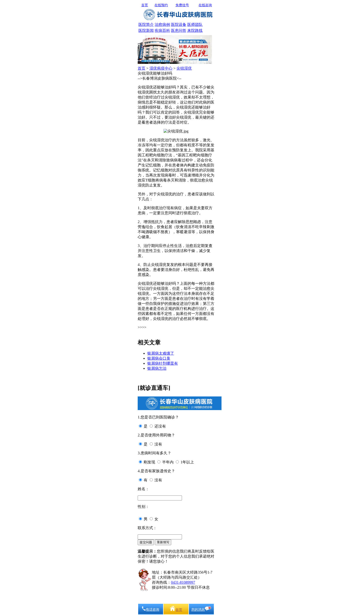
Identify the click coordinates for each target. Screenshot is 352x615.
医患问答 (178, 30)
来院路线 (195, 30)
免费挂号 (182, 5)
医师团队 (195, 24)
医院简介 (146, 24)
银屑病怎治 (156, 368)
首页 (144, 5)
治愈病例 (162, 24)
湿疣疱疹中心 (160, 68)
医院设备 (178, 24)
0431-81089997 (183, 582)
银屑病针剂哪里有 (162, 363)
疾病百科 (162, 30)
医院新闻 (146, 30)
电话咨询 (152, 609)
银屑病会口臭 (158, 358)
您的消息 (198, 609)
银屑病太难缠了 (160, 353)
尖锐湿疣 (184, 68)
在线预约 (161, 5)
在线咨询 (205, 5)
